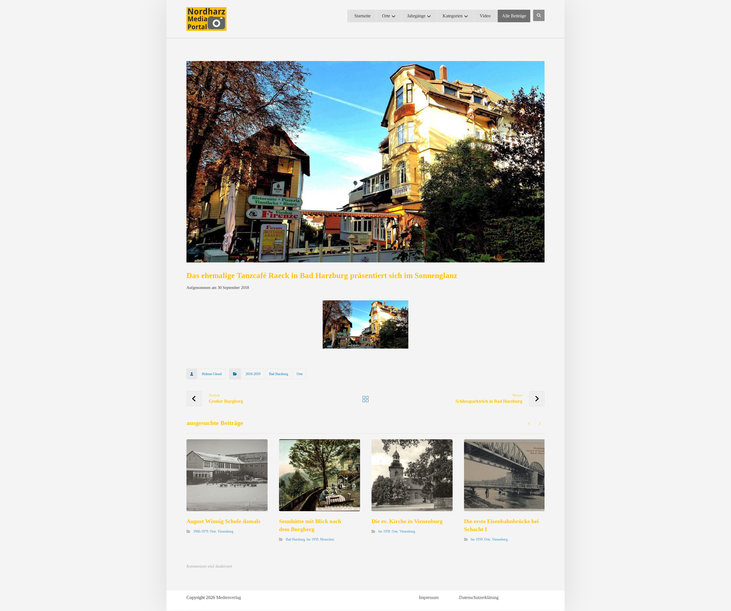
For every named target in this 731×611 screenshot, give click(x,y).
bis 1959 (312, 539)
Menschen (327, 539)
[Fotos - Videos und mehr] (206, 19)
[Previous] (529, 423)
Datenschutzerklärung (479, 597)
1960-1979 (200, 531)
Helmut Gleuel (212, 374)
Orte (300, 374)
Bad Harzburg (278, 374)
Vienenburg (225, 531)
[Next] (539, 423)
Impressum (429, 597)
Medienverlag (228, 597)
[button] (539, 15)
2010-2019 (253, 374)
